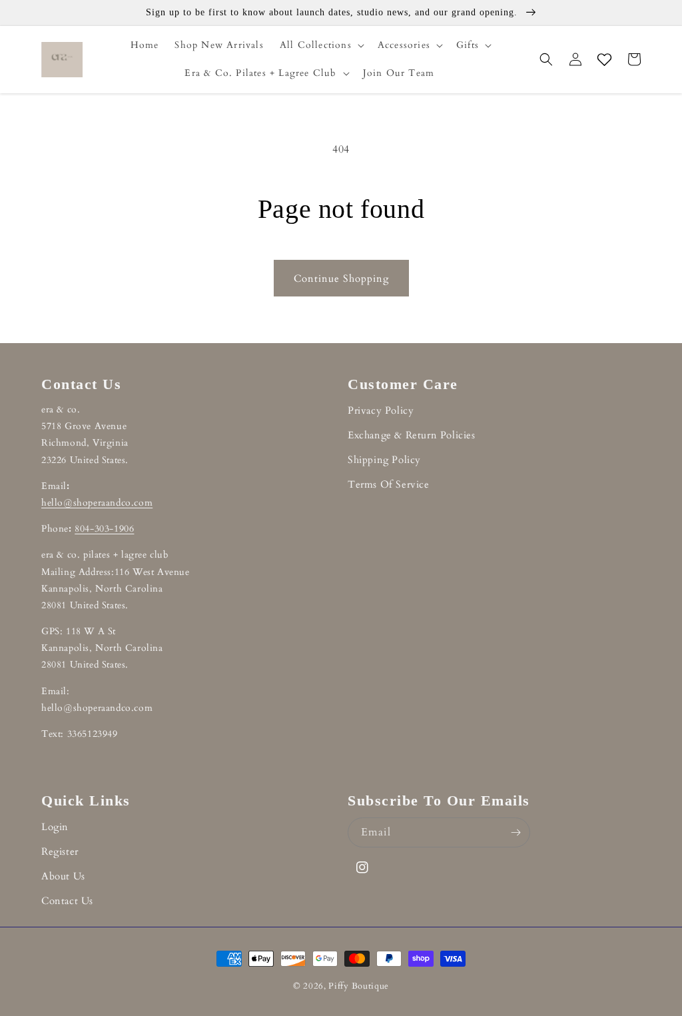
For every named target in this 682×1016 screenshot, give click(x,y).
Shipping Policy (384, 459)
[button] (321, 45)
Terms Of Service (389, 484)
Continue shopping (341, 278)
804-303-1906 (104, 528)
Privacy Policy (381, 410)
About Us (63, 876)
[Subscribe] (515, 832)
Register (60, 851)
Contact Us (67, 900)
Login (55, 826)
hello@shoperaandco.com (97, 502)
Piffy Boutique (358, 986)
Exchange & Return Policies (412, 435)
